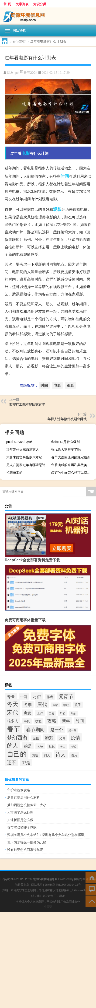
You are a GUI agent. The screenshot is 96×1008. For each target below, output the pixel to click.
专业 (11, 696)
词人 (47, 755)
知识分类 (39, 3)
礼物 (40, 746)
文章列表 (22, 3)
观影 (57, 209)
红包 (52, 746)
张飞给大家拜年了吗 (66, 449)
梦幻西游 (17, 737)
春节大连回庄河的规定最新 (70, 457)
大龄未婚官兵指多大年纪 (24, 457)
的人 (12, 745)
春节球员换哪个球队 (22, 827)
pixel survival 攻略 (19, 441)
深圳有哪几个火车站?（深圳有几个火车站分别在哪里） (47, 834)
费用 (74, 755)
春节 (14, 728)
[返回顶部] (91, 901)
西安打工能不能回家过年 (27, 404)
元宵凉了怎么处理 (20, 812)
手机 (27, 721)
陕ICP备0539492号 (68, 884)
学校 (66, 705)
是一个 (56, 729)
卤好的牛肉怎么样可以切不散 (72, 472)
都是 (26, 762)
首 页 (7, 3)
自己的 (17, 753)
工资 (51, 713)
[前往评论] (91, 889)
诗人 (60, 754)
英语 (35, 755)
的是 (28, 746)
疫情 (75, 737)
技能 (38, 721)
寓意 (27, 713)
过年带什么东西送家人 (22, 449)
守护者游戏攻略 (18, 789)
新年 (66, 721)
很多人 (12, 720)
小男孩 (48, 906)
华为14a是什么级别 (65, 441)
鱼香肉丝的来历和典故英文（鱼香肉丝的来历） (73, 464)
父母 (62, 738)
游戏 (49, 737)
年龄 (73, 713)
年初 (62, 713)
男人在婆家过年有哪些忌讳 (25, 464)
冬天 (12, 703)
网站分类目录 (82, 879)
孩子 (78, 704)
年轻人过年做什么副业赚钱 (67, 418)
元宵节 (66, 695)
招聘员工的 (14, 472)
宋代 (12, 712)
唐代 (42, 703)
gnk (16, 72)
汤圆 (36, 738)
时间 (65, 176)
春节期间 (35, 729)
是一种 (72, 730)
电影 (25, 153)
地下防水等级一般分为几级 (26, 842)
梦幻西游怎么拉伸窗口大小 (26, 804)
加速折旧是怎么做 (20, 819)
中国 (24, 696)
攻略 (51, 720)
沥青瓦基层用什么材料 (23, 797)
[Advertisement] (48, 960)
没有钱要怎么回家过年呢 (25, 849)
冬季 (28, 704)
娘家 (55, 705)
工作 (40, 712)
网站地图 (36, 884)
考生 (62, 746)
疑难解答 (50, 884)
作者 (50, 696)
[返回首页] (91, 877)
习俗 (37, 696)
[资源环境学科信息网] (48, 16)
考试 (73, 746)
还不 (11, 762)
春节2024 (20, 41)
